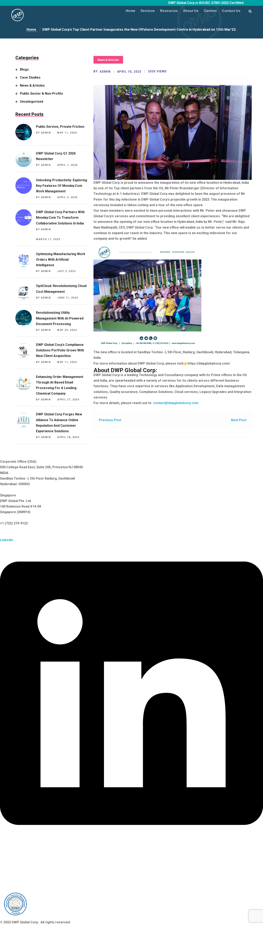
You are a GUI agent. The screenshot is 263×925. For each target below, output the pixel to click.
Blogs (24, 69)
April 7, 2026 (67, 165)
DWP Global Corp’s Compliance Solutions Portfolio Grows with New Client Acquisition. (60, 350)
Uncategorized (31, 101)
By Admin (43, 132)
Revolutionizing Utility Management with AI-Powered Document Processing (59, 318)
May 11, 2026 (67, 132)
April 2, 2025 (67, 197)
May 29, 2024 (67, 330)
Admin (105, 71)
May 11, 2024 (67, 362)
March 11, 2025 (48, 239)
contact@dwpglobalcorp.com (175, 403)
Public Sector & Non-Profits (41, 93)
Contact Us (231, 11)
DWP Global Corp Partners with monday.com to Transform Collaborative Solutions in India (60, 217)
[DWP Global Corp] (17, 14)
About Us (191, 11)
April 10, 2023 (129, 71)
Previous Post (110, 420)
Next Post (238, 420)
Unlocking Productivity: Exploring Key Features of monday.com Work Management (61, 185)
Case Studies (30, 77)
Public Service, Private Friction (60, 127)
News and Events (13, 852)
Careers (210, 11)
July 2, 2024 (66, 271)
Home (130, 11)
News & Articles (32, 85)
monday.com (10, 886)
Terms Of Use (11, 863)
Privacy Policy (11, 858)
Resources (169, 11)
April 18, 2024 (68, 437)
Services (148, 11)
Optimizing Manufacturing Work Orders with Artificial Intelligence (60, 259)
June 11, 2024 (67, 297)
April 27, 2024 (68, 399)
